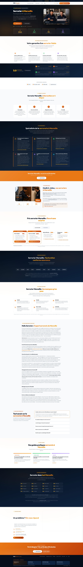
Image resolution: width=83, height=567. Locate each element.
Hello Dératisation (60, 563)
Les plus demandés (37, 227)
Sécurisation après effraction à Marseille (61, 164)
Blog (44, 3)
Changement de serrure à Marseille (42, 148)
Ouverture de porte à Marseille (21, 149)
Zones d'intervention (30, 3)
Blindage (54, 556)
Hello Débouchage (46, 563)
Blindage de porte (25, 386)
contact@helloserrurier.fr (20, 531)
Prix (42, 3)
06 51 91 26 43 (18, 23)
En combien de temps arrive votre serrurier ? (42, 419)
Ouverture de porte (42, 556)
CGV (69, 565)
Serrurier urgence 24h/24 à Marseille (22, 165)
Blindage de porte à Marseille (60, 148)
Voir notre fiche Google (19, 537)
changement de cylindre (26, 350)
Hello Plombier (31, 563)
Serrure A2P (63, 556)
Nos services (37, 3)
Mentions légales (66, 565)
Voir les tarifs (27, 23)
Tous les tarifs (45, 227)
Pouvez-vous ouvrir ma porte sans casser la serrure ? (44, 426)
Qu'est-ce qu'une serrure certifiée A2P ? (42, 429)
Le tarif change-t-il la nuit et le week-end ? (42, 422)
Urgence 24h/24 (58, 556)
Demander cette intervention (20, 241)
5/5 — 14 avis (47, 551)
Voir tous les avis (28, 70)
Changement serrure (49, 556)
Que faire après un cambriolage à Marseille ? (42, 432)
